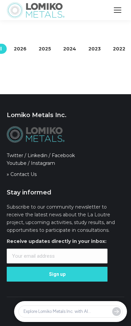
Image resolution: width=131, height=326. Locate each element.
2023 (94, 49)
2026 (20, 49)
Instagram (43, 163)
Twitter (15, 155)
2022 (119, 49)
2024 (69, 49)
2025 (45, 49)
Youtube (17, 163)
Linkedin (37, 155)
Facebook (63, 155)
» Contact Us (22, 174)
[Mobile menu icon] (117, 10)
